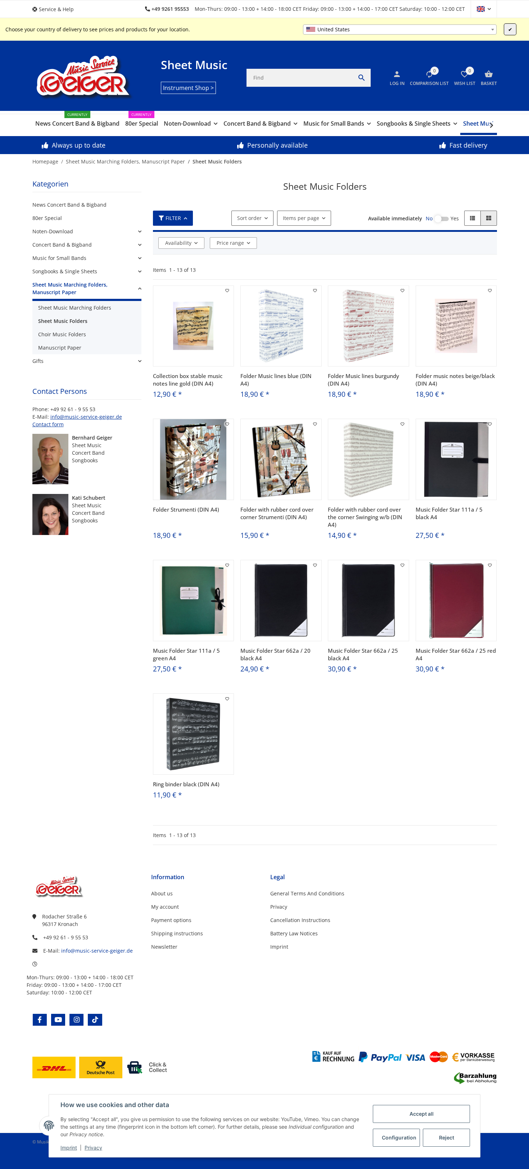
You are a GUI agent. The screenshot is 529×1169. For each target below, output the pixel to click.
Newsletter (164, 946)
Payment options (171, 920)
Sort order (249, 218)
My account (165, 906)
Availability (178, 242)
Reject (446, 1137)
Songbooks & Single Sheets (64, 271)
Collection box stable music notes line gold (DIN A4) (187, 379)
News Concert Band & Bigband (69, 204)
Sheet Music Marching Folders (74, 307)
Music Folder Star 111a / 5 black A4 (449, 513)
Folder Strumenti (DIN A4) (186, 509)
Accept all (422, 1114)
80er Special (47, 218)
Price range (230, 242)
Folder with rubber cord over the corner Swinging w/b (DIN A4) (365, 517)
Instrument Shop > (188, 88)
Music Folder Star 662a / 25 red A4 (456, 654)
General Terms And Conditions (307, 893)
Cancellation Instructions (300, 920)
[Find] (362, 78)
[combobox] (400, 29)
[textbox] (399, 29)
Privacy (93, 1148)
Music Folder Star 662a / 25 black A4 (363, 654)
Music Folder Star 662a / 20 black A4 (275, 654)
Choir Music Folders (62, 334)
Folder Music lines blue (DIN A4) (276, 379)
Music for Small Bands (59, 258)
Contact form (48, 424)
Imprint (68, 1148)
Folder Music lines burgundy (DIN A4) (363, 379)
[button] (55, 9)
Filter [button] (173, 218)
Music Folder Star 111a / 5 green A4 (186, 654)
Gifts (38, 361)
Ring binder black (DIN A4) (186, 784)
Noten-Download (52, 231)
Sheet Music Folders (62, 321)
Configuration (399, 1137)
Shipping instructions (177, 933)
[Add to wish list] (227, 290)
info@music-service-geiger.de (86, 416)
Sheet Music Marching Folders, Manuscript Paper (70, 288)
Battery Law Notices (294, 933)
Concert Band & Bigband (62, 244)
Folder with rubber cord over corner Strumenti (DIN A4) (276, 513)
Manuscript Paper (59, 347)
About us (162, 893)
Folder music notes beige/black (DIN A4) (455, 379)
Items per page (301, 218)
